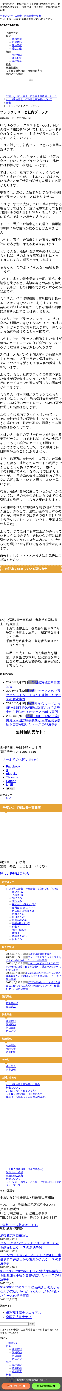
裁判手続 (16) (19, 920)
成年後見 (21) (19, 936)
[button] (31, 759)
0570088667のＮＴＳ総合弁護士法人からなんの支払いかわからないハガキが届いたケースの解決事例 (33, 985)
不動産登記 (12, 1003)
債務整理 (17, 39)
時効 (31, 690)
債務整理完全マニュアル (24, 1312)
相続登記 (17, 55)
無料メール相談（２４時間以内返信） (26, 1097)
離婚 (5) (16, 933)
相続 (8, 1362)
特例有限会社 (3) (21, 923)
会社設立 (11, 1006)
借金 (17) (17, 939)
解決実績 (17, 45)
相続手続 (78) (19, 929)
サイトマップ (13, 1185)
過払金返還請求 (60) (23, 911)
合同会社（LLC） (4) (23, 907)
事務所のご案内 (14, 1175)
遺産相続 (17, 58)
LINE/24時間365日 (45, 1386)
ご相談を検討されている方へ (21, 1090)
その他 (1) (17, 895)
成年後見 (11, 1066)
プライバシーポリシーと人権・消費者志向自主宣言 (33, 1182)
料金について (13, 1087)
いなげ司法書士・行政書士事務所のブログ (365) (32, 888)
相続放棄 (17, 61)
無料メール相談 (14, 1172)
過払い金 (17, 48)
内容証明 (11, 1069)
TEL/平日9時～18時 (15, 1386)
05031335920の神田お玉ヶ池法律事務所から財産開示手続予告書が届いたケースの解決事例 (33, 720)
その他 (33, 682)
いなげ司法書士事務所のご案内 (23, 1084)
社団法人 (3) (18, 917)
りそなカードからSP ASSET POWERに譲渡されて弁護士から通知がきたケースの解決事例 (33, 707)
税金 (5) (16, 926)
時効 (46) (17, 901)
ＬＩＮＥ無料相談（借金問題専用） (25, 1094)
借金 (8, 798)
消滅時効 (17, 42)
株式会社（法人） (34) (24, 904)
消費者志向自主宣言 (41, 954)
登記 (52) (17, 898)
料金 (8, 1374)
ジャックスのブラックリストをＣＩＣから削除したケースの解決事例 (33, 695)
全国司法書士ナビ (19, 1317)
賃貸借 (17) (18, 892)
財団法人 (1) (18, 914)
